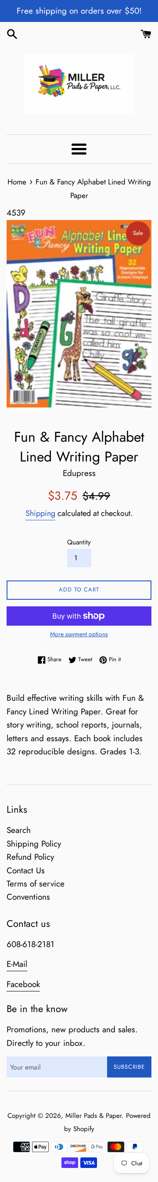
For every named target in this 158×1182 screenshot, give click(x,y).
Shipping (40, 513)
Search (19, 830)
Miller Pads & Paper (93, 1116)
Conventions (28, 897)
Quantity (79, 542)
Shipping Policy (34, 844)
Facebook (23, 984)
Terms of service (36, 884)
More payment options (79, 634)
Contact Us (26, 870)
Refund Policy (30, 857)
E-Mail (17, 964)
